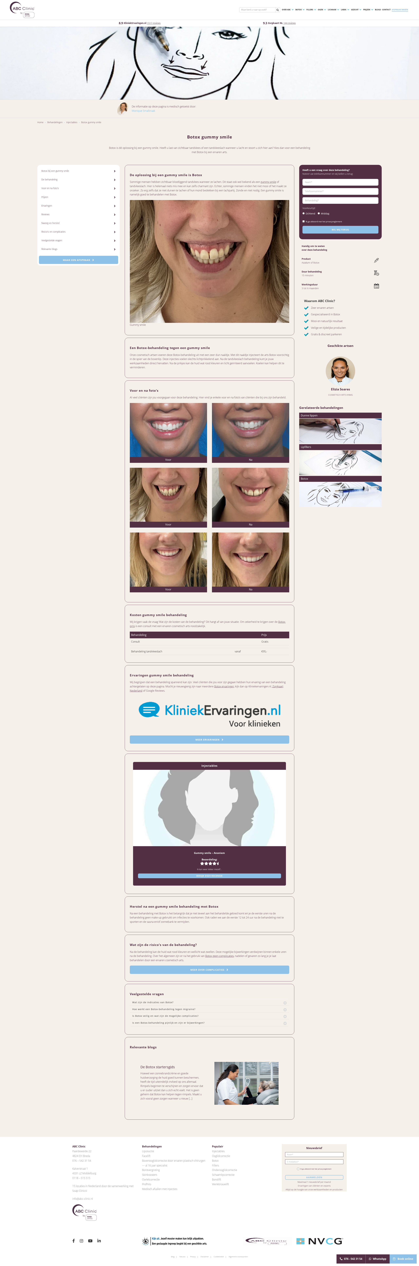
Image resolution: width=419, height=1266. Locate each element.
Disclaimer (204, 1256)
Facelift (146, 1156)
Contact (386, 9)
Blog (172, 1256)
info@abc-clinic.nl (82, 1199)
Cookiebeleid (219, 1256)
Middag (325, 213)
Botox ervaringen (224, 686)
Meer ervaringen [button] (207, 739)
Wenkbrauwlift (220, 1184)
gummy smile (268, 182)
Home (40, 122)
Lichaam (332, 9)
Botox (298, 9)
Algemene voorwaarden (238, 1256)
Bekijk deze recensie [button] (209, 875)
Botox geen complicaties (219, 956)
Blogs (378, 9)
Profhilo (146, 1184)
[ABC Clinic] (22, 10)
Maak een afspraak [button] (77, 260)
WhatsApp (379, 1259)
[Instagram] (81, 1241)
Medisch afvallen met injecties (159, 1189)
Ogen (320, 9)
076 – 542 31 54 (81, 1160)
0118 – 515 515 (81, 1178)
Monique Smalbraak (143, 111)
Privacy (193, 1256)
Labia (343, 9)
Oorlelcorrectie (151, 1179)
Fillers (309, 9)
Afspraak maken (400, 9)
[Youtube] (90, 1241)
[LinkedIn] (99, 1241)
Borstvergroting (151, 1170)
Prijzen (366, 9)
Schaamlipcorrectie (223, 1175)
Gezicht (354, 9)
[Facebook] (73, 1241)
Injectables (71, 122)
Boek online (405, 1259)
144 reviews (289, 23)
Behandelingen (55, 122)
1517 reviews (154, 23)
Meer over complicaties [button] (207, 969)
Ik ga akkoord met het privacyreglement (324, 221)
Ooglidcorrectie (221, 1156)
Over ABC (286, 9)
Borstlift (216, 1179)
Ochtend (310, 213)
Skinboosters (149, 1175)
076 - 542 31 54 (353, 1259)
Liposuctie (148, 1151)
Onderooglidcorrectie (224, 1170)
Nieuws (182, 1256)
